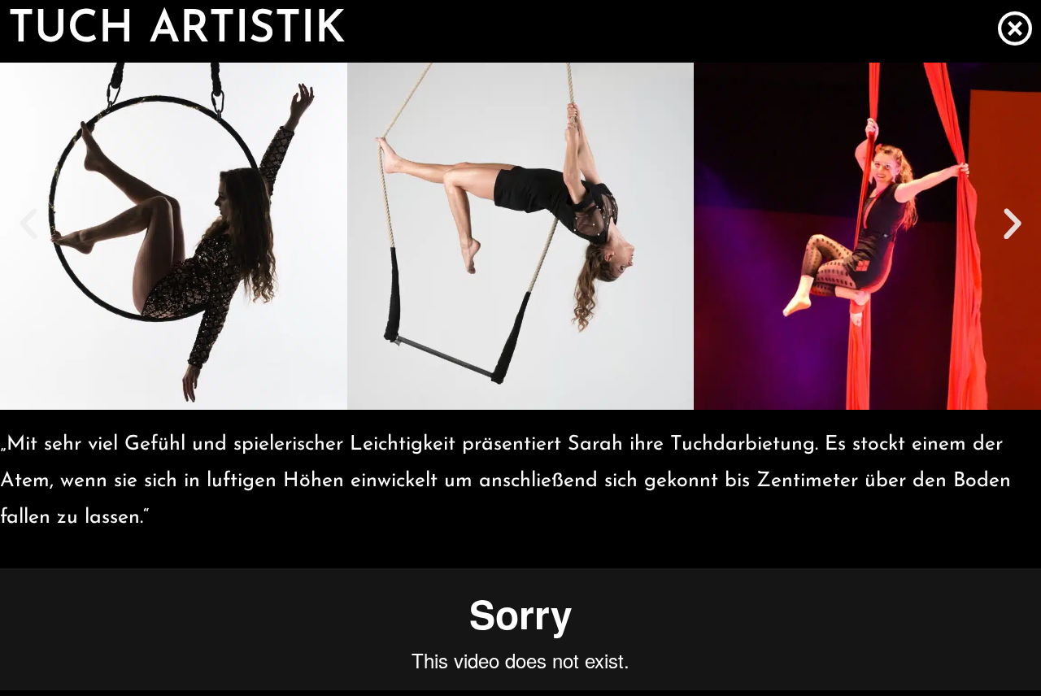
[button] (28, 224)
